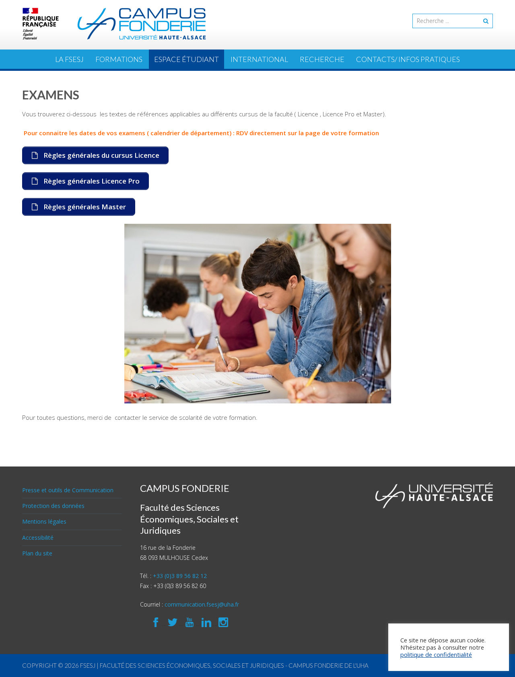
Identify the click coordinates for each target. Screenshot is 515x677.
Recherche (322, 59)
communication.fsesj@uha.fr (202, 604)
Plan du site (37, 553)
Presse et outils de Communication (67, 490)
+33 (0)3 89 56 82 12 (180, 576)
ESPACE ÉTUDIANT (186, 59)
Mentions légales (44, 521)
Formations (118, 59)
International (259, 59)
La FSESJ (69, 59)
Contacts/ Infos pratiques (408, 59)
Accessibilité (38, 537)
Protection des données (53, 506)
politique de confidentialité (436, 654)
